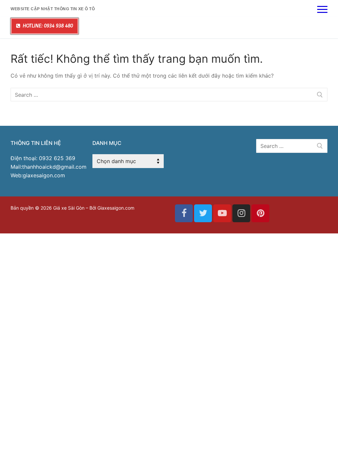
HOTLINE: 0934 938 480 (47, 26)
